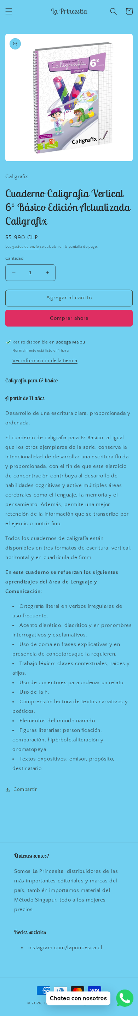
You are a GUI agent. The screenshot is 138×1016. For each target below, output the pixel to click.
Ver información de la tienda (44, 361)
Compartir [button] (25, 789)
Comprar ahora (69, 318)
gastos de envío (25, 247)
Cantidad (14, 258)
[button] (9, 11)
